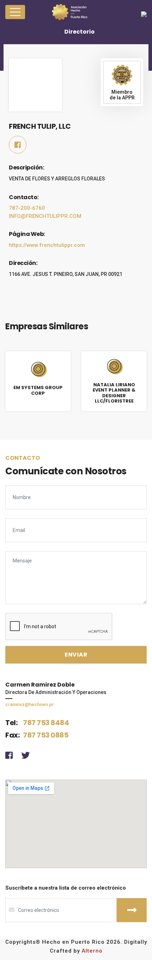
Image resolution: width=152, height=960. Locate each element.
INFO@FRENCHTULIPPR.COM (45, 216)
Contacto (22, 458)
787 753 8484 (46, 723)
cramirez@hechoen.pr (29, 704)
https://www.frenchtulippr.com (47, 245)
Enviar (132, 910)
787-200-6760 (27, 208)
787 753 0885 (45, 735)
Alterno (92, 951)
